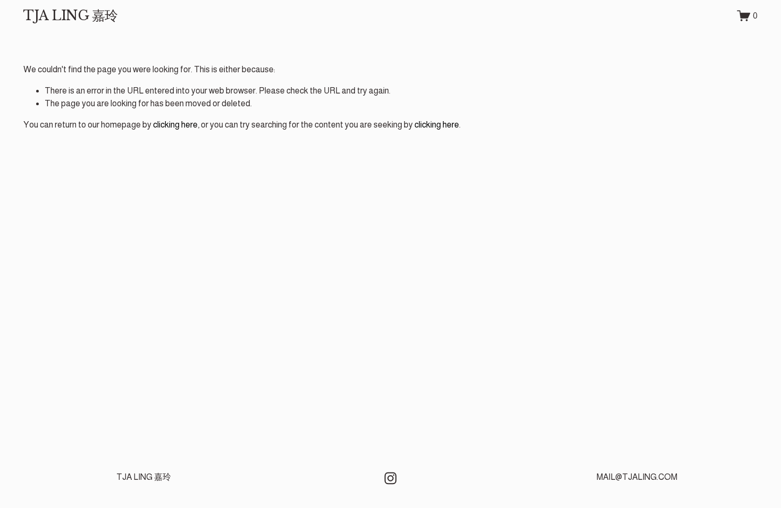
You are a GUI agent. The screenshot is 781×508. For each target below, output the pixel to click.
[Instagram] (390, 478)
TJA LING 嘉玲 (70, 15)
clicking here (175, 124)
